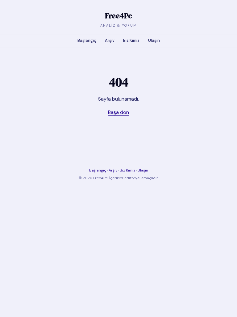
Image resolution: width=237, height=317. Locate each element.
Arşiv (109, 40)
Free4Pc (118, 16)
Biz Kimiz (131, 40)
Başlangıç (86, 40)
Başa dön (118, 112)
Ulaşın (154, 40)
